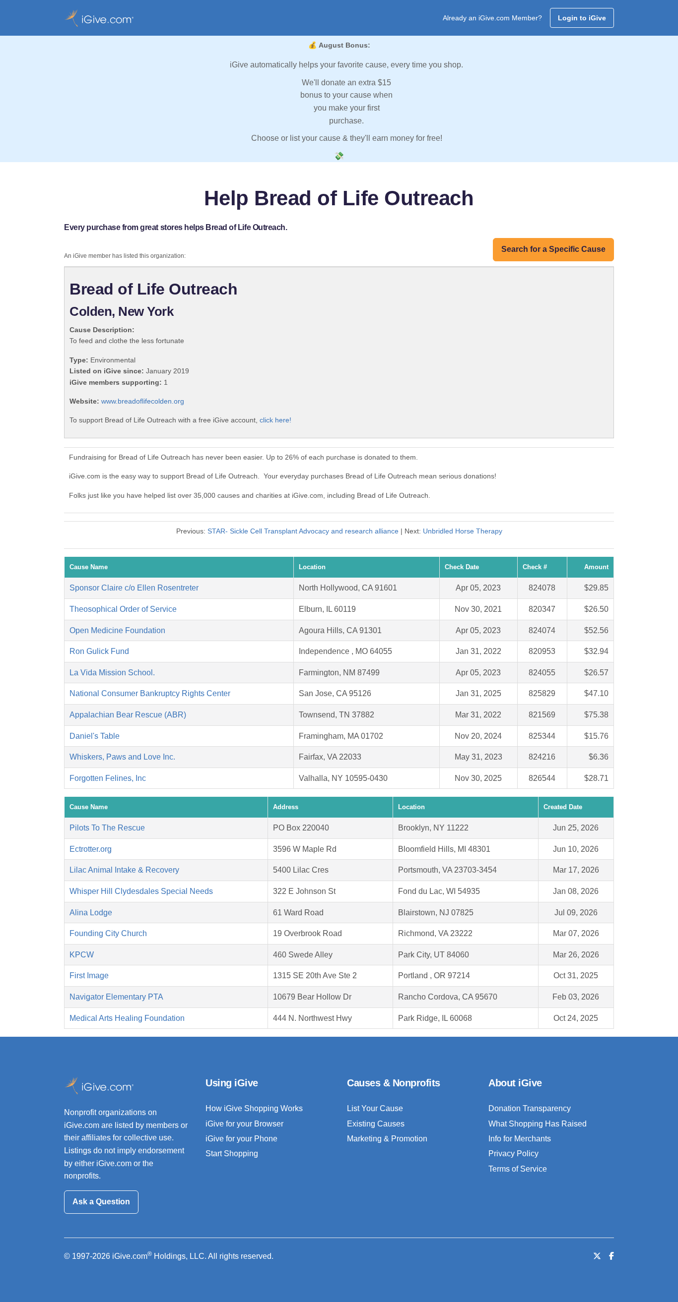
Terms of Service (517, 1169)
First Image (89, 975)
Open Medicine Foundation (117, 630)
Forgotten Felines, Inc (107, 778)
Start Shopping (231, 1153)
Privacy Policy (513, 1153)
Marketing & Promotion (387, 1138)
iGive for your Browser (244, 1124)
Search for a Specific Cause (553, 249)
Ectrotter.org (90, 849)
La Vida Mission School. (112, 672)
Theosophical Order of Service (123, 609)
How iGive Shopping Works (254, 1108)
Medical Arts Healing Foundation (127, 1018)
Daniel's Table (94, 736)
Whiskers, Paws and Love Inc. (122, 757)
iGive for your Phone (241, 1138)
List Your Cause (375, 1108)
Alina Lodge (90, 912)
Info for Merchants (519, 1138)
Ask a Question (101, 1201)
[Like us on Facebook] (611, 1256)
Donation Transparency (529, 1108)
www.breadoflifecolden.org (142, 401)
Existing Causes (376, 1124)
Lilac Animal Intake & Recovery (124, 870)
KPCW (81, 954)
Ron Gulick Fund (99, 651)
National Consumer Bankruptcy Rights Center (149, 693)
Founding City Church (108, 933)
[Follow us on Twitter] (597, 1256)
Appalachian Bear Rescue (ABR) (127, 714)
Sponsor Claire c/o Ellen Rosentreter (134, 588)
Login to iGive (582, 18)
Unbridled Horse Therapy (462, 531)
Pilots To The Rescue (107, 828)
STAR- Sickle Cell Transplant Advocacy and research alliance (303, 531)
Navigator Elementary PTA (116, 997)
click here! (275, 420)
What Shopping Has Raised (537, 1124)
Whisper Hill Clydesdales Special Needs (141, 891)
